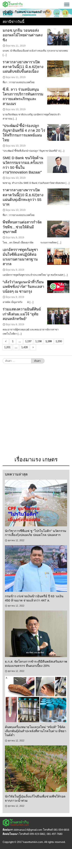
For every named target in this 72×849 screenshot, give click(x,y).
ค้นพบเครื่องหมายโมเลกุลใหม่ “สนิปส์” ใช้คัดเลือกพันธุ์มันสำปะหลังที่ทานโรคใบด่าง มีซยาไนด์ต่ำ (35, 731)
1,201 (7, 347)
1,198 (38, 341)
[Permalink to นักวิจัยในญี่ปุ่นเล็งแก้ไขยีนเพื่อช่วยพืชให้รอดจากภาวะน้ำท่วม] (36, 768)
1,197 (28, 341)
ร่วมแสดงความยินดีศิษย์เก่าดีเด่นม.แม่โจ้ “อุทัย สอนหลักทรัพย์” (22, 314)
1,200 (59, 341)
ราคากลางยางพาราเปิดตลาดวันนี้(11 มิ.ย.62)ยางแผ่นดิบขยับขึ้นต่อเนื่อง (23, 67)
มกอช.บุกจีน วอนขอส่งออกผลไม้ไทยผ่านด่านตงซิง (22, 35)
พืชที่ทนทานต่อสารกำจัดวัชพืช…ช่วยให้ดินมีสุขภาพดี (22, 227)
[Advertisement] (36, 412)
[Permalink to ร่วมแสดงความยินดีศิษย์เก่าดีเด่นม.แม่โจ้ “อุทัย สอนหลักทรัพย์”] (58, 316)
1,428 (24, 347)
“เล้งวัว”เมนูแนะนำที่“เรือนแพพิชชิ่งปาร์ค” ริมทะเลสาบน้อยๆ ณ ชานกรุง (23, 286)
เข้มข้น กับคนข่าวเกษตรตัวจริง (26, 12)
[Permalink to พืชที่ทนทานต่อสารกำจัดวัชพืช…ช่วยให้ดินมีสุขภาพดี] (58, 229)
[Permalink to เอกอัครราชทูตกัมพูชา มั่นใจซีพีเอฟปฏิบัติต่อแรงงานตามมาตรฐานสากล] (58, 256)
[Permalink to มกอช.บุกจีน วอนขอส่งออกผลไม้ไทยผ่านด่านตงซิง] (58, 37)
